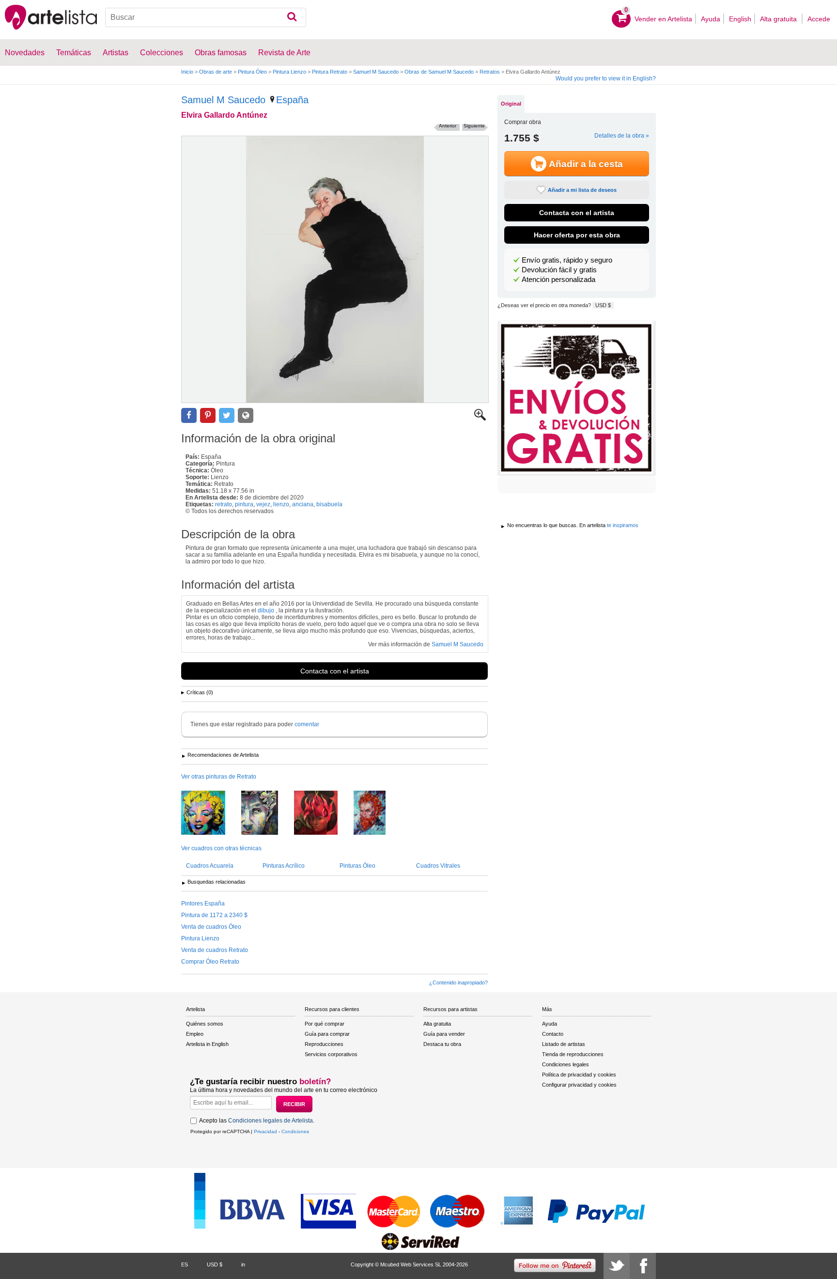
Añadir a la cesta (586, 164)
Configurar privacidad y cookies (579, 1085)
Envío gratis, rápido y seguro (567, 260)
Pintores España (203, 903)
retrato (223, 504)
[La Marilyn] (210, 813)
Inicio (187, 72)
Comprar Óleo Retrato (210, 961)
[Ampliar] (480, 418)
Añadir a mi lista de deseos (582, 190)
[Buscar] (292, 17)
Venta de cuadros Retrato (214, 950)
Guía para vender (444, 1034)
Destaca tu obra (442, 1044)
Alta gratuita (779, 19)
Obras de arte (215, 72)
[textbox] (205, 17)
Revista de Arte (284, 52)
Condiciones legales (565, 1064)
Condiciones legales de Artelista (270, 1120)
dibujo (266, 610)
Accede (818, 19)
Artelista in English (207, 1044)
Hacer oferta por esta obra (577, 235)
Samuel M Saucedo (376, 72)
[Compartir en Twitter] (226, 415)
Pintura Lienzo (289, 72)
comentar (306, 724)
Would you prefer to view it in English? (606, 78)
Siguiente (474, 125)
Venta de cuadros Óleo (211, 926)
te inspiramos (622, 525)
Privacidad (265, 1131)
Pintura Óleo (252, 72)
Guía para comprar (327, 1034)
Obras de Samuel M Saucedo (439, 72)
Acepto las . (256, 1120)
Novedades (25, 52)
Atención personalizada (558, 279)
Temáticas (73, 52)
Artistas (115, 52)
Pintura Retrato (329, 72)
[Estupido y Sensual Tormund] (377, 813)
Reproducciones (324, 1044)
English (740, 19)
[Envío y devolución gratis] (576, 398)
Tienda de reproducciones (573, 1054)
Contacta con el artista (334, 671)
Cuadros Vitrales (438, 865)
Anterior (447, 125)
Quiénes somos (204, 1024)
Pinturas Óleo (357, 865)
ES (184, 1264)
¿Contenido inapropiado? (458, 982)
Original (511, 104)
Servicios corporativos (331, 1054)
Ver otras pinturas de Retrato (218, 776)
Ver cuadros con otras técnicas (221, 848)
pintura (244, 504)
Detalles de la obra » (621, 135)
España (292, 99)
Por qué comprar (324, 1024)
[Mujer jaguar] (323, 813)
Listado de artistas (563, 1044)
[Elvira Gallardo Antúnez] (335, 269)
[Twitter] (617, 1266)
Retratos (490, 72)
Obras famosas (221, 52)
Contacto (552, 1034)
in (243, 1264)
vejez (263, 504)
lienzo (281, 504)
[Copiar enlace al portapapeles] (245, 415)
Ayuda (710, 19)
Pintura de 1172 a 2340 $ (214, 915)
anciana (302, 504)
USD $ (603, 305)
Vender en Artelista (663, 19)
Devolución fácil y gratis (559, 270)
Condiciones (295, 1131)
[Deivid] (267, 813)
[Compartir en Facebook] (189, 415)
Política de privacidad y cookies (579, 1074)
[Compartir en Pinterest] (208, 415)
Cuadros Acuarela (209, 865)
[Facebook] (643, 1266)
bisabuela (329, 504)
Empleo (194, 1034)
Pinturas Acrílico (284, 865)
